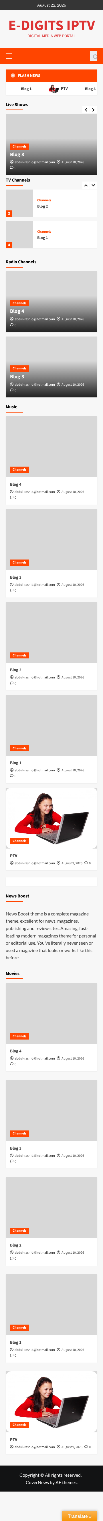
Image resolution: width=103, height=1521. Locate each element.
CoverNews (37, 1482)
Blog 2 (42, 206)
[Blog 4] (51, 446)
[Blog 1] (19, 234)
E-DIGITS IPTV (51, 25)
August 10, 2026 (73, 162)
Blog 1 (24, 89)
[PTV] (51, 818)
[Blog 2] (19, 203)
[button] (93, 56)
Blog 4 (88, 89)
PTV (62, 88)
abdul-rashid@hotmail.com (35, 162)
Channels (19, 146)
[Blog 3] (51, 539)
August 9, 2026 (72, 863)
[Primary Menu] (11, 55)
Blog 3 (17, 154)
